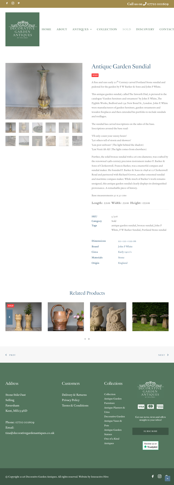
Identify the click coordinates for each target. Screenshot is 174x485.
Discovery (145, 29)
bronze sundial (145, 225)
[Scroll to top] (167, 478)
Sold (127, 29)
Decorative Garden (114, 416)
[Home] (150, 389)
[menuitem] (7, 3)
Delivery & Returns (74, 395)
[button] (7, 3)
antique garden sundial (123, 225)
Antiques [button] (80, 29)
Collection (107, 29)
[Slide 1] (85, 339)
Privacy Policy (71, 400)
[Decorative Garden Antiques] (22, 29)
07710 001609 (158, 4)
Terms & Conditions (75, 405)
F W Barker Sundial (130, 230)
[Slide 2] (89, 339)
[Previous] (9, 324)
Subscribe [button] (151, 431)
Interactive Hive (100, 476)
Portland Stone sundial (154, 230)
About (62, 29)
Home (46, 29)
